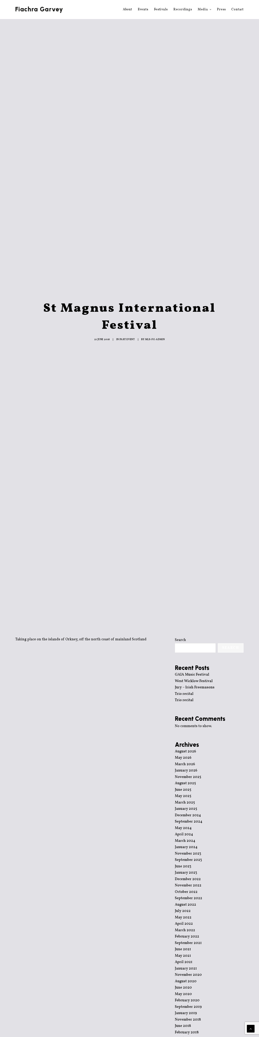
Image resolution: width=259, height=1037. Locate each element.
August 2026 (185, 751)
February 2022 (187, 936)
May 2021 (183, 955)
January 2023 (186, 872)
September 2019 (188, 1006)
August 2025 (185, 783)
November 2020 (188, 974)
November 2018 (188, 1019)
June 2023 (183, 866)
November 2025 (188, 777)
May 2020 (183, 994)
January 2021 (186, 968)
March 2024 (185, 840)
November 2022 (188, 885)
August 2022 (185, 904)
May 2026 (183, 757)
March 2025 (185, 802)
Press (221, 9)
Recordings (182, 9)
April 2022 (184, 923)
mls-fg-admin (155, 339)
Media (203, 9)
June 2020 (183, 987)
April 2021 (183, 962)
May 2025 (183, 796)
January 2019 (186, 1013)
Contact (237, 9)
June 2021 (183, 949)
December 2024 (188, 815)
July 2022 (183, 911)
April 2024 (184, 834)
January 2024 (186, 847)
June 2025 (183, 789)
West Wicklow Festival (194, 681)
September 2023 (188, 859)
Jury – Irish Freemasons (194, 687)
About (127, 9)
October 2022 (186, 892)
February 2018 (187, 1032)
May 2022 (183, 917)
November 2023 (188, 853)
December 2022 (188, 879)
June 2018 (183, 1025)
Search (180, 640)
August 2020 (185, 981)
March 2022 (185, 930)
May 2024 (183, 828)
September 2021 (188, 943)
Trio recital (184, 693)
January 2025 (186, 808)
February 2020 (187, 1000)
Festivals (161, 9)
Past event (127, 339)
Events (143, 9)
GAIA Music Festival (192, 674)
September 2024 (188, 821)
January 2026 (186, 770)
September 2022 (188, 898)
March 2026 (185, 764)
